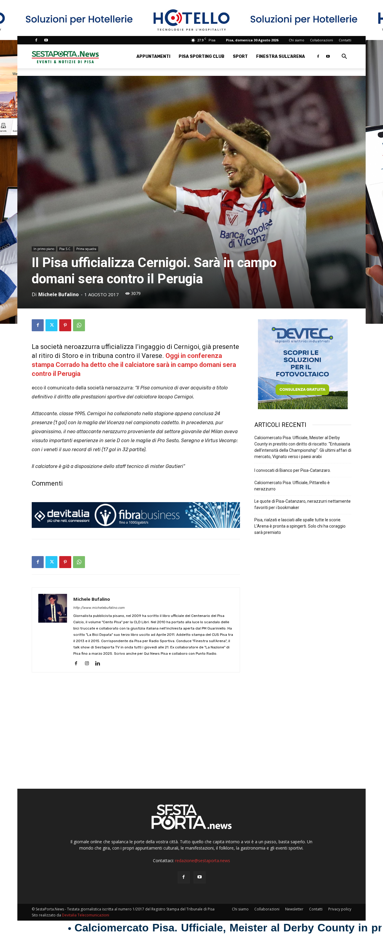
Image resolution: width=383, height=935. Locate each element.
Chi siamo (296, 40)
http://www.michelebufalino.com (99, 608)
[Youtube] (46, 40)
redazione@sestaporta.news (202, 860)
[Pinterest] (65, 325)
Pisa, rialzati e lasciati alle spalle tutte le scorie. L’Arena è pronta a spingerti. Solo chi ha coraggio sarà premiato (300, 526)
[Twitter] (51, 325)
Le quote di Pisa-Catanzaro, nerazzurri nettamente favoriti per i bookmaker (302, 504)
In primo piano (44, 249)
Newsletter (294, 909)
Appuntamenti (153, 56)
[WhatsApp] (79, 325)
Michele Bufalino (58, 294)
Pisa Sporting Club (201, 56)
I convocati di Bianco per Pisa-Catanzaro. (292, 470)
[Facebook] (36, 40)
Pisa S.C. (65, 249)
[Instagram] (89, 663)
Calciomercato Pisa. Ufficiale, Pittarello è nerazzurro (292, 485)
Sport (240, 56)
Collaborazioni (321, 40)
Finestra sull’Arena (280, 56)
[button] (344, 57)
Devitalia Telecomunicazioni (85, 915)
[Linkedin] (100, 663)
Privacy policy (339, 909)
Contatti (345, 40)
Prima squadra (86, 249)
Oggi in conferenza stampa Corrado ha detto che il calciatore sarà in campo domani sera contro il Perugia (134, 364)
